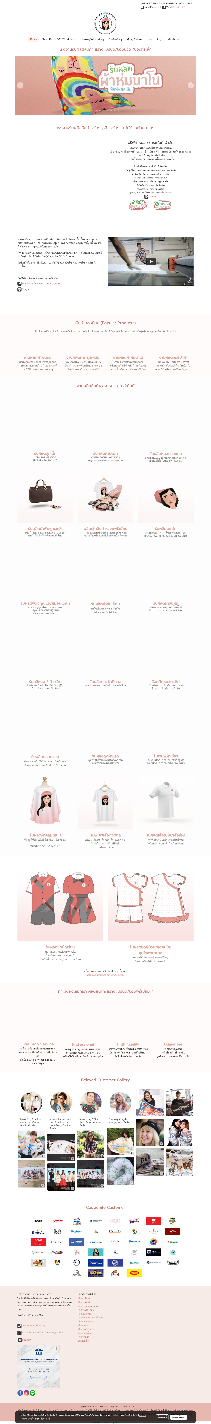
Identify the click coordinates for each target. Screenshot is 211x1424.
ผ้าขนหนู (150, 185)
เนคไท (150, 181)
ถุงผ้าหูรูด (134, 192)
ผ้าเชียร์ (142, 192)
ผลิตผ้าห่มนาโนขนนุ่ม (88, 1306)
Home (33, 39)
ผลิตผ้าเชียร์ (83, 1337)
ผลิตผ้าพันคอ (84, 1298)
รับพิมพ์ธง (160, 185)
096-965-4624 (178, 7)
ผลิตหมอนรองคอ (86, 1321)
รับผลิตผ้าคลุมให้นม (45, 835)
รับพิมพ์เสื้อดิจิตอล (164, 192)
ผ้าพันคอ (141, 170)
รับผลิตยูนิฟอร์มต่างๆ (92, 39)
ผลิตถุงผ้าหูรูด (84, 1314)
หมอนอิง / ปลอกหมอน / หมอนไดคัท (161, 170)
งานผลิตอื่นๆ (84, 1341)
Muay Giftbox (134, 39)
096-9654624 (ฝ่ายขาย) (33, 1325)
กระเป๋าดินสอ (142, 189)
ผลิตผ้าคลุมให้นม (86, 1310)
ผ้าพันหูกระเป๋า (161, 177)
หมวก (152, 189)
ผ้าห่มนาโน (136, 174)
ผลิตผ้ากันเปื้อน (85, 1333)
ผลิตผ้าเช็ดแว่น (85, 1325)
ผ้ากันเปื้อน (141, 185)
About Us (47, 39)
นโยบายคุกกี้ (45, 1418)
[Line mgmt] (138, 204)
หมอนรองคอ (148, 177)
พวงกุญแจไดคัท (161, 181)
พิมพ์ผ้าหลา (148, 174)
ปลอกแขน (160, 189)
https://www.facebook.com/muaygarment (41, 283)
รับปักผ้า (150, 192)
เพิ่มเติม (172, 39)
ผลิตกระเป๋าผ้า (84, 1302)
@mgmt (157, 7)
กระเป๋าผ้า (158, 174)
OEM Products (65, 39)
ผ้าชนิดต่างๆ (115, 39)
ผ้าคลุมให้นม (130, 170)
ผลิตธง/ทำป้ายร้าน (86, 1329)
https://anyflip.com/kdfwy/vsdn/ (105, 975)
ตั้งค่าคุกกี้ (162, 1417)
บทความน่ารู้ (154, 39)
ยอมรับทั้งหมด (178, 1417)
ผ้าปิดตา (137, 177)
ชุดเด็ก (166, 174)
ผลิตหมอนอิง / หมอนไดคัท (90, 1317)
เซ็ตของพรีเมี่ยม (140, 181)
